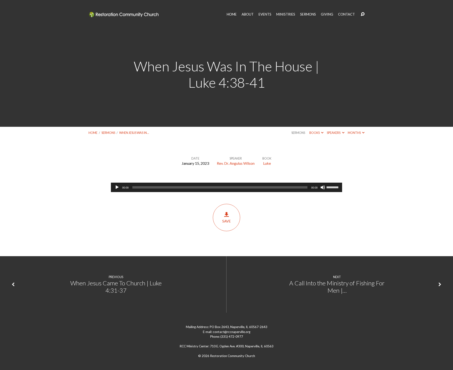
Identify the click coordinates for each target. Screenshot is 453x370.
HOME (232, 14)
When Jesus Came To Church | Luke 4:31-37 (116, 287)
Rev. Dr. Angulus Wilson (236, 163)
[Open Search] (363, 14)
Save (226, 221)
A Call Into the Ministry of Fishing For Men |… (337, 287)
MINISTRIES (285, 14)
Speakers (334, 133)
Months (354, 133)
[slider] (333, 187)
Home (92, 133)
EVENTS (265, 14)
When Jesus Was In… (134, 133)
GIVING (327, 14)
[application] (226, 187)
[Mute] (322, 187)
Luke (267, 163)
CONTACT (346, 14)
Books (314, 133)
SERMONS (308, 14)
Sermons (108, 133)
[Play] (117, 187)
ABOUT (248, 14)
